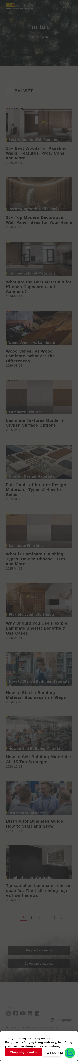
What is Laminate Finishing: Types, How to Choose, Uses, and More (36, 559)
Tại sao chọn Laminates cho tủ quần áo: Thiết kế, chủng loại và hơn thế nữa (38, 890)
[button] (69, 6)
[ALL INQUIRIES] (70, 1053)
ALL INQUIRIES (54, 1052)
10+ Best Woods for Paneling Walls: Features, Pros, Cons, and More (36, 153)
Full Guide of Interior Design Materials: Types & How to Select (36, 490)
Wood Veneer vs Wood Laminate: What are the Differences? (30, 356)
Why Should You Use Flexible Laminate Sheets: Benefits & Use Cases (36, 628)
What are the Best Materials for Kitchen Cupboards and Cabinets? (39, 287)
